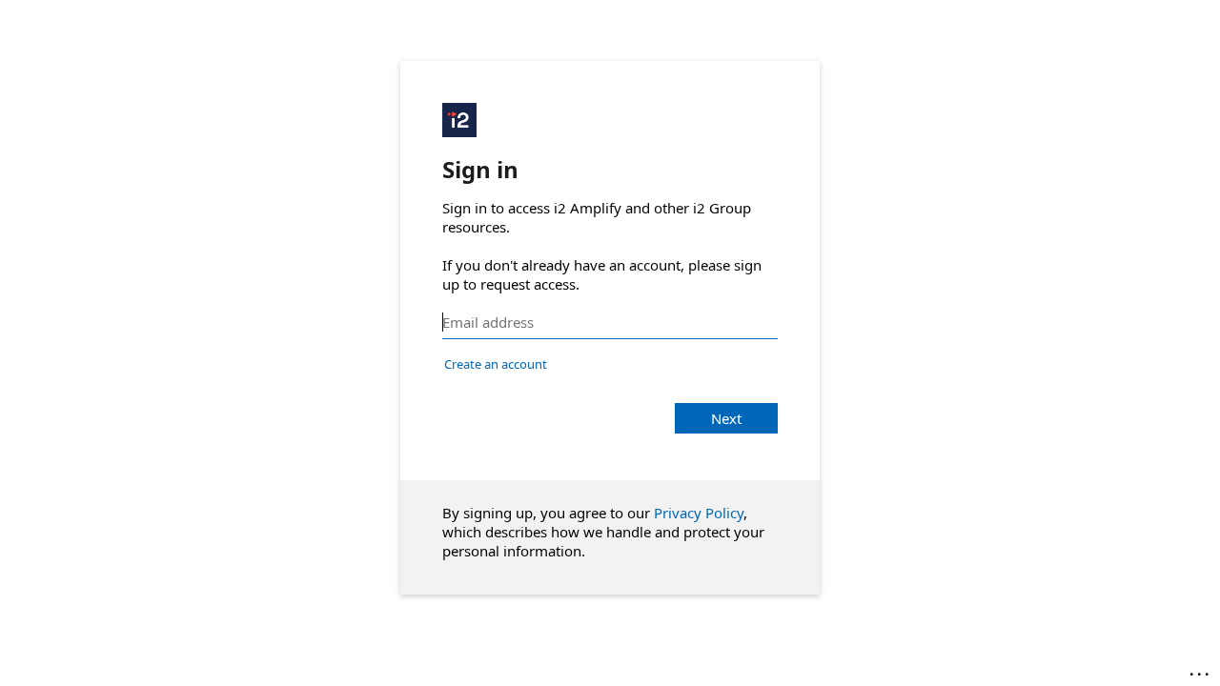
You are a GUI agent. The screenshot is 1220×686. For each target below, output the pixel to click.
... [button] (1201, 669)
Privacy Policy (698, 512)
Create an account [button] (495, 364)
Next (726, 418)
